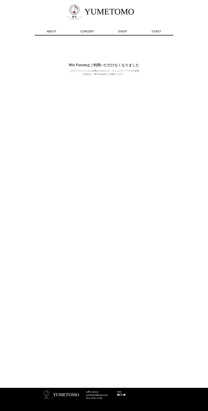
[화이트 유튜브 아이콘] (118, 394)
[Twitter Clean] (124, 394)
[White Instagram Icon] (121, 394)
